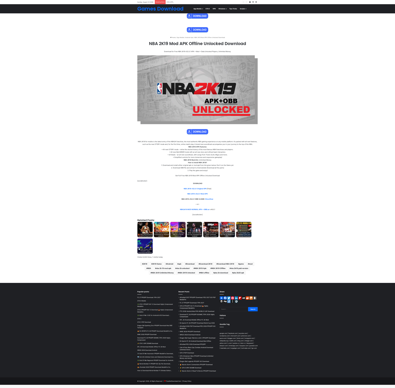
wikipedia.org (224, 341)
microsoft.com (235, 336)
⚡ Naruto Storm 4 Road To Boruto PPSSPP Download (198, 371)
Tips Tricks (233, 9)
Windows (221, 9)
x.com (230, 343)
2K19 (145, 264)
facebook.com (232, 333)
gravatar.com (253, 345)
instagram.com (249, 338)
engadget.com (235, 348)
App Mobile (197, 9)
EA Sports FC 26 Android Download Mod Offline (195, 341)
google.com (223, 333)
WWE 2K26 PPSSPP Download (190, 331)
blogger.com (232, 338)
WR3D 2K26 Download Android (190, 335)
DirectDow (209, 199)
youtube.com (243, 333)
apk (179, 264)
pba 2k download (221, 273)
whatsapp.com (233, 345)
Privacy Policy (187, 381)
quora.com (223, 338)
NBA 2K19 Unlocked (187, 273)
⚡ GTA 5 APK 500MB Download (190, 368)
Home (173, 37)
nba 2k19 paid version (239, 268)
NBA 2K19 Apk (200, 268)
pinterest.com (245, 336)
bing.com (240, 341)
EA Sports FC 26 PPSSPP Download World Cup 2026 (197, 323)
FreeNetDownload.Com (173, 381)
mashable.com (225, 348)
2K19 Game (157, 264)
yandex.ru (236, 343)
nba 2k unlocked (182, 268)
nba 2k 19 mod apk (163, 268)
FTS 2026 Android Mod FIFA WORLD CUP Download (197, 311)
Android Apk (189, 37)
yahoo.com (223, 343)
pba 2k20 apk (238, 273)
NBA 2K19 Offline (218, 268)
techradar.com (245, 348)
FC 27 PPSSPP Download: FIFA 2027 (192, 303)
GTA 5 (208, 9)
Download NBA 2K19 (225, 264)
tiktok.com (240, 338)
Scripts (242, 9)
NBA (149, 268)
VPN (214, 9)
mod (251, 264)
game (241, 264)
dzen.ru (242, 343)
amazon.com (224, 345)
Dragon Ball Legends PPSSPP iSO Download (194, 361)
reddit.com (232, 341)
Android (170, 264)
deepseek (250, 343)
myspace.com (243, 345)
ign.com (254, 348)
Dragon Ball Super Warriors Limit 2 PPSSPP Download (197, 338)
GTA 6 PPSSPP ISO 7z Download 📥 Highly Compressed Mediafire (188, 2)
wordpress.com (225, 336)
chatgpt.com (249, 341)
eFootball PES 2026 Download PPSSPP (193, 344)
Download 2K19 (206, 264)
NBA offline (204, 273)
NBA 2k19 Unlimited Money (163, 273)
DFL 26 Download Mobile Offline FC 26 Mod (194, 320)
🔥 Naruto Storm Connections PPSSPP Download (196, 364)
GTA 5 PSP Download (187, 353)
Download (190, 264)
